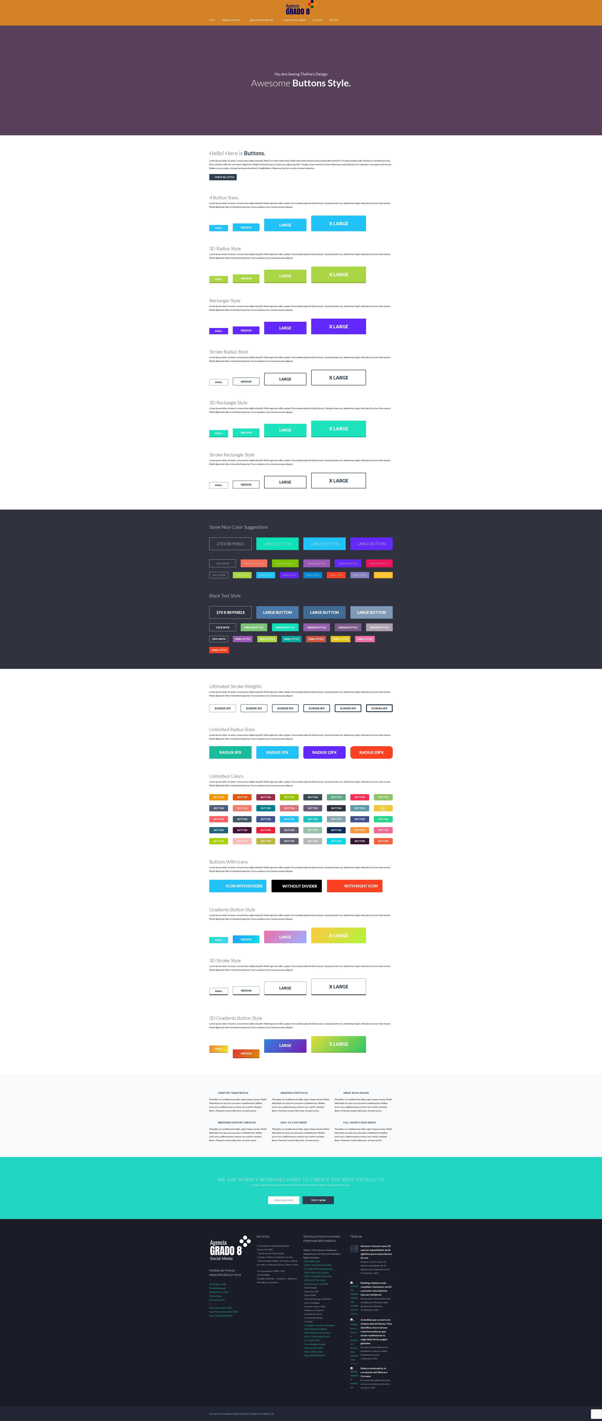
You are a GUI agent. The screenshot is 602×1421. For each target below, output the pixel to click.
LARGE (285, 225)
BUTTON (219, 797)
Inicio (212, 20)
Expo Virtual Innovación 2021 (223, 1311)
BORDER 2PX (254, 708)
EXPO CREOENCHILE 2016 (318, 1265)
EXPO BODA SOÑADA (315, 1329)
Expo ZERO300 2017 (314, 1355)
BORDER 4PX (317, 708)
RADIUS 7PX (277, 752)
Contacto (317, 20)
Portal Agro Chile (217, 1284)
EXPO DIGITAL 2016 (314, 1280)
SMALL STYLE (242, 575)
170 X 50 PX (222, 563)
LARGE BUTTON (278, 543)
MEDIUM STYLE (254, 563)
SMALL (218, 228)
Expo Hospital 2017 (313, 1348)
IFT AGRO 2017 (312, 1340)
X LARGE (338, 223)
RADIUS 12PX (324, 752)
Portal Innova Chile (218, 1292)
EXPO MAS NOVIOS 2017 (317, 1332)
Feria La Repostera (313, 1351)
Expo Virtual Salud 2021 (220, 1315)
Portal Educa (215, 1296)
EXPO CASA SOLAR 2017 (317, 1336)
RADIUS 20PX (371, 752)
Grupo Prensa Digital (294, 20)
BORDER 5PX (348, 708)
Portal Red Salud (217, 1288)
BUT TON (383, 809)
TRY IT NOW (318, 1200)
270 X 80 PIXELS (230, 543)
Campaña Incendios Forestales (319, 1325)
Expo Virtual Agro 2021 (220, 1307)
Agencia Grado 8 (230, 20)
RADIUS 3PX (230, 752)
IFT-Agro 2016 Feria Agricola (318, 1269)
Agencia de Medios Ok (261, 20)
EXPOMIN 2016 (312, 1261)
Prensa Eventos (217, 1300)
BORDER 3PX (285, 708)
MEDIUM (246, 227)
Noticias (333, 20)
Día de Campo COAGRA (316, 1284)
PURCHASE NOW (283, 1200)
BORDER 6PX (379, 708)
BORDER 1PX (223, 708)
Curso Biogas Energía (314, 1344)
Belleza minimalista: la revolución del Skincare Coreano (374, 1372)
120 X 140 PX (218, 575)
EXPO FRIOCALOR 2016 (316, 1272)
